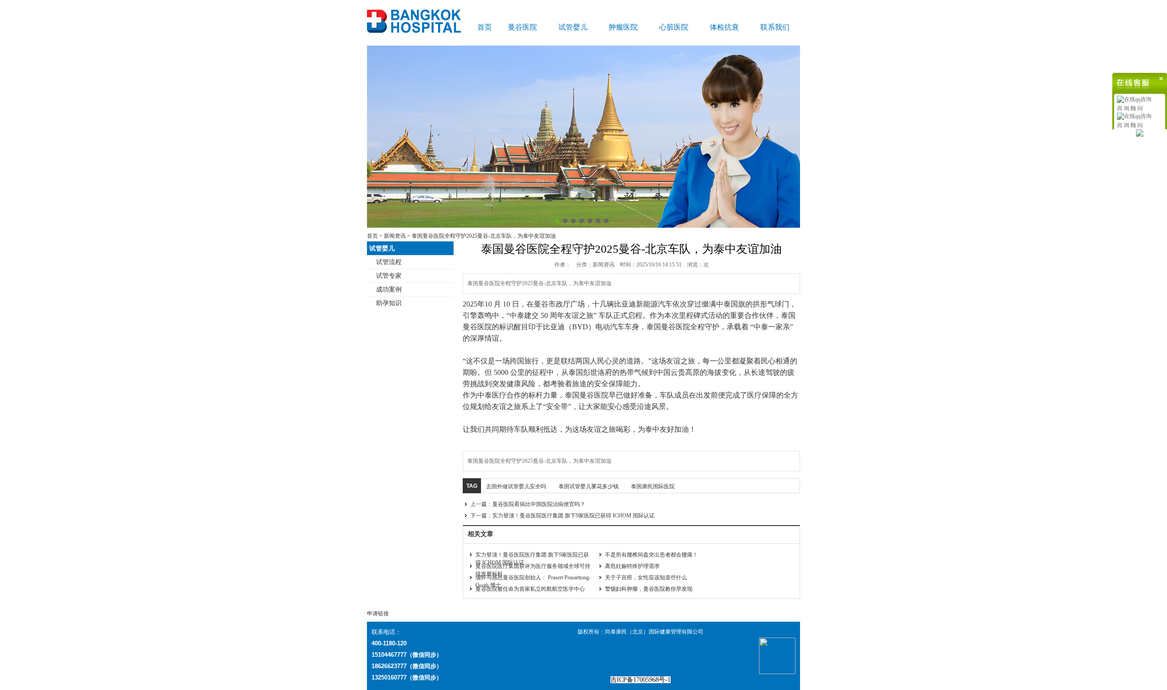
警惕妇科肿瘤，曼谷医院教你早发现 (648, 589)
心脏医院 (673, 27)
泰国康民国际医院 (653, 486)
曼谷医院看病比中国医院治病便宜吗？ (538, 504)
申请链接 (378, 613)
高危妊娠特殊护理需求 (632, 566)
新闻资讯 (395, 236)
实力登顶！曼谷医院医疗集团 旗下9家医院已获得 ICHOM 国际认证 (573, 515)
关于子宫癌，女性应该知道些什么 (646, 577)
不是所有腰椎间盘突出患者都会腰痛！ (651, 555)
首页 (484, 27)
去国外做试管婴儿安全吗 (516, 486)
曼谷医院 (522, 27)
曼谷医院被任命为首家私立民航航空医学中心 (530, 589)
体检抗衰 (724, 27)
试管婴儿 (573, 27)
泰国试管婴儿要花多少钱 (588, 486)
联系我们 (775, 27)
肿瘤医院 (623, 27)
